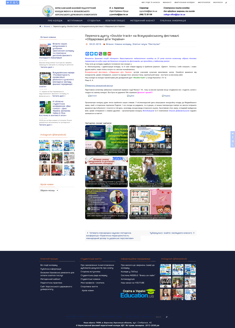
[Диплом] (92, 96)
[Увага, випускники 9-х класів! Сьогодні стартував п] (69, 145)
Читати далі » (47, 67)
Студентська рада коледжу (94, 275)
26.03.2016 (95, 44)
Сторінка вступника (90, 271)
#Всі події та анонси (151, 2)
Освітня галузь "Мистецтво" (146, 44)
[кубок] (130, 96)
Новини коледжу (123, 44)
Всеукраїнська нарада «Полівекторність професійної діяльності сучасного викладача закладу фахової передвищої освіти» (56, 79)
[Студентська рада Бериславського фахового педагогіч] (44, 170)
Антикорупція (128, 279)
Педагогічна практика (51, 283)
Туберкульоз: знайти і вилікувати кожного (171, 233)
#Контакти (218, 2)
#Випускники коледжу (185, 2)
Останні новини (48, 37)
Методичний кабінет (50, 279)
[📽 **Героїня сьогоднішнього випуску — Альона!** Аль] (56, 157)
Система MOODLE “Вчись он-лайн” (138, 275)
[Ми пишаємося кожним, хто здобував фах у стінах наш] (69, 157)
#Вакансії (167, 2)
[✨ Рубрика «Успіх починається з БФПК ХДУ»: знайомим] (56, 170)
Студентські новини (90, 279)
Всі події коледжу (49, 265)
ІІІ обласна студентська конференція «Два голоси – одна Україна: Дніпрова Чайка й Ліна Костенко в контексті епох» (54, 108)
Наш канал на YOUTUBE (132, 283)
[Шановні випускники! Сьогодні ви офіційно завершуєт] (44, 157)
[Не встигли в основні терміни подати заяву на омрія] (44, 145)
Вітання (47, 26)
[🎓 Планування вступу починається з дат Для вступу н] (69, 170)
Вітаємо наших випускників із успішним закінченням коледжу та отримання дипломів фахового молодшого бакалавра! (56, 51)
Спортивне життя (89, 286)
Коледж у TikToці (129, 271)
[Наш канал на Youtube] (8, 3)
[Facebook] (11, 3)
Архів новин (88, 290)
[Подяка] (166, 96)
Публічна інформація (50, 269)
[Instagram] (14, 3)
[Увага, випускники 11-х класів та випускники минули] (56, 145)
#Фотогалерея (204, 2)
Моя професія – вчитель (92, 283)
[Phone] (17, 3)
